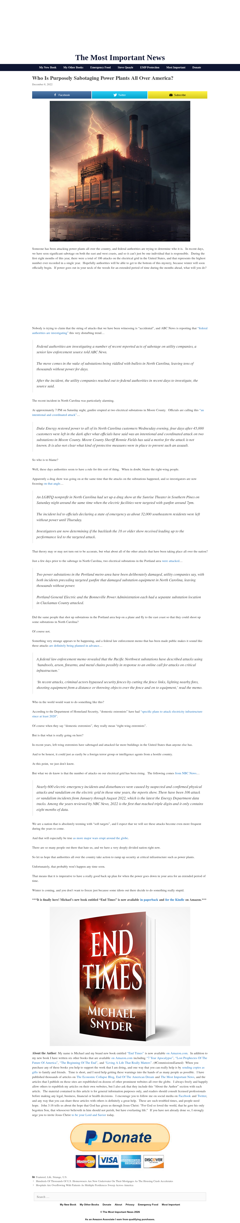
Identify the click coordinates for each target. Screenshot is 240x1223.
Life (49, 1177)
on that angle (52, 483)
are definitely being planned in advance (74, 645)
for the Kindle (174, 899)
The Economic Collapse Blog (95, 1077)
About (118, 1204)
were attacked (170, 561)
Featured (41, 1177)
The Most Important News (120, 57)
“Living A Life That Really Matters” (128, 1062)
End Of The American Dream (135, 1077)
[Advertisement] (120, 28)
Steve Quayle (125, 67)
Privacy (130, 1204)
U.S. (65, 1177)
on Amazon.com (176, 1053)
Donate (196, 67)
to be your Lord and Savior (89, 1115)
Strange (57, 1177)
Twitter (201, 1096)
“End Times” (135, 1053)
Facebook (185, 1096)
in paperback (149, 899)
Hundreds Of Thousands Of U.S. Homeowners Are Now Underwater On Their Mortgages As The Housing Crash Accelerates (104, 1181)
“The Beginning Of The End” (79, 1062)
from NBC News (185, 773)
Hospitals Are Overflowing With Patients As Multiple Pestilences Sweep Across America (84, 1185)
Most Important (175, 67)
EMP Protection (149, 67)
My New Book (47, 67)
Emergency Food (100, 67)
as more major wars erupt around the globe (100, 838)
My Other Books (73, 67)
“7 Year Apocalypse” (160, 1058)
